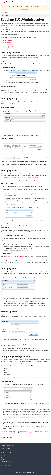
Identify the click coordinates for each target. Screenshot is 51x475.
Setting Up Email (7, 48)
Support (3, 459)
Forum (2, 455)
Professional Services (6, 461)
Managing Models (7, 44)
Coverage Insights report (25, 432)
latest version (24, 9)
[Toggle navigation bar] (2, 2)
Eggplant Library (5, 448)
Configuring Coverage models (10, 46)
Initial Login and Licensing (36, 180)
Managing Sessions (7, 40)
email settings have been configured (14, 256)
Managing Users (7, 42)
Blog (2, 457)
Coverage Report (11, 432)
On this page (5, 15)
